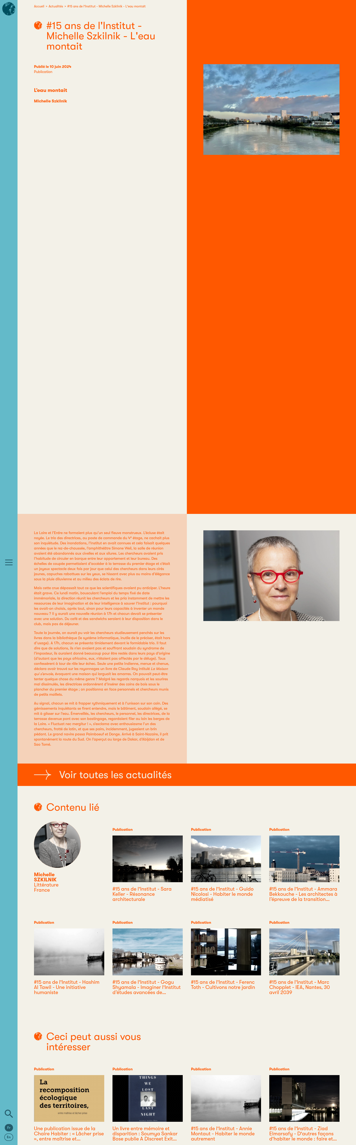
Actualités (56, 6)
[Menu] (9, 562)
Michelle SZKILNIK (45, 877)
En (9, 1137)
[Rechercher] (9, 1114)
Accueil (39, 6)
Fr (9, 1128)
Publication (43, 72)
